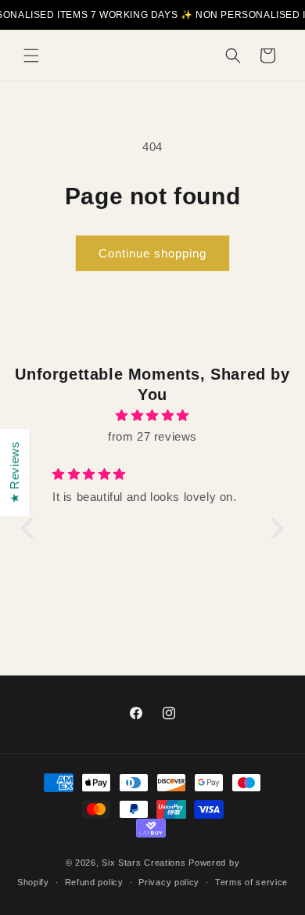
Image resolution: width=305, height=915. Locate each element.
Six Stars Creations (145, 862)
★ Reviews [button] (14, 472)
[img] (152, 415)
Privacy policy (168, 882)
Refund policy (94, 882)
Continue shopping (152, 253)
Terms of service (251, 882)
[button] (31, 55)
